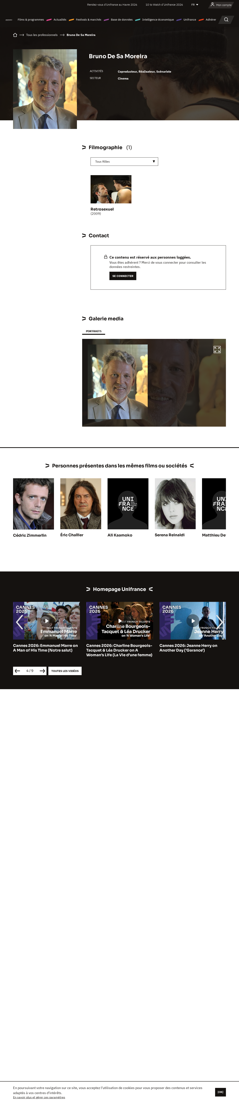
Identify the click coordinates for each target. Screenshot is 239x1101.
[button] (217, 350)
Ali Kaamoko (120, 535)
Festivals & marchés (88, 19)
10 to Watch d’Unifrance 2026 (164, 4)
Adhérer (211, 19)
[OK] (220, 1092)
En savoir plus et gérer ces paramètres (39, 1097)
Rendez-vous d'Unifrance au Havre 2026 (112, 4)
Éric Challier (71, 535)
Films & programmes (31, 19)
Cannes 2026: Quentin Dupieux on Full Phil (192, 648)
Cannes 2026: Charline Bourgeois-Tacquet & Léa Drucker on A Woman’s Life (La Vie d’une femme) (46, 650)
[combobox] (124, 161)
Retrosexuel (102, 209)
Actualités (60, 19)
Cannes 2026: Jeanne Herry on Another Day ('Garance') (115, 648)
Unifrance (190, 19)
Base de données (122, 19)
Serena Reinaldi (170, 535)
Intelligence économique (158, 19)
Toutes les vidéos (65, 671)
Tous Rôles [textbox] (102, 161)
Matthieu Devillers (219, 535)
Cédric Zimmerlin (29, 535)
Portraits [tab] (93, 331)
